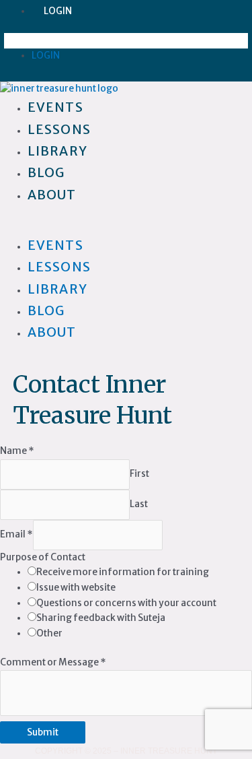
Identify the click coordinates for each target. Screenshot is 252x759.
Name (17, 451)
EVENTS (55, 245)
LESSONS (59, 267)
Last (139, 504)
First (139, 474)
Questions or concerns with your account (126, 603)
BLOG (46, 310)
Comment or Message (53, 662)
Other (49, 633)
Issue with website (76, 587)
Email (16, 534)
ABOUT (52, 195)
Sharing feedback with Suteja (100, 618)
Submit (42, 732)
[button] (126, 40)
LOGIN (58, 11)
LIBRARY (57, 289)
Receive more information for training (122, 572)
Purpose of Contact (42, 557)
